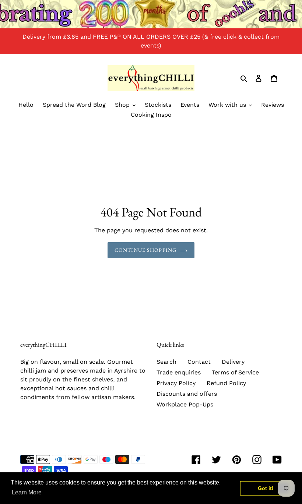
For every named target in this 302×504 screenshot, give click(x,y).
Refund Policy (226, 383)
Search (166, 361)
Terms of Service (235, 372)
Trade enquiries (179, 372)
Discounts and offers (187, 393)
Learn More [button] (27, 492)
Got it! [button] (266, 488)
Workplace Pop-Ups (185, 404)
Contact (199, 361)
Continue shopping (145, 250)
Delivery (233, 361)
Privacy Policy (176, 383)
